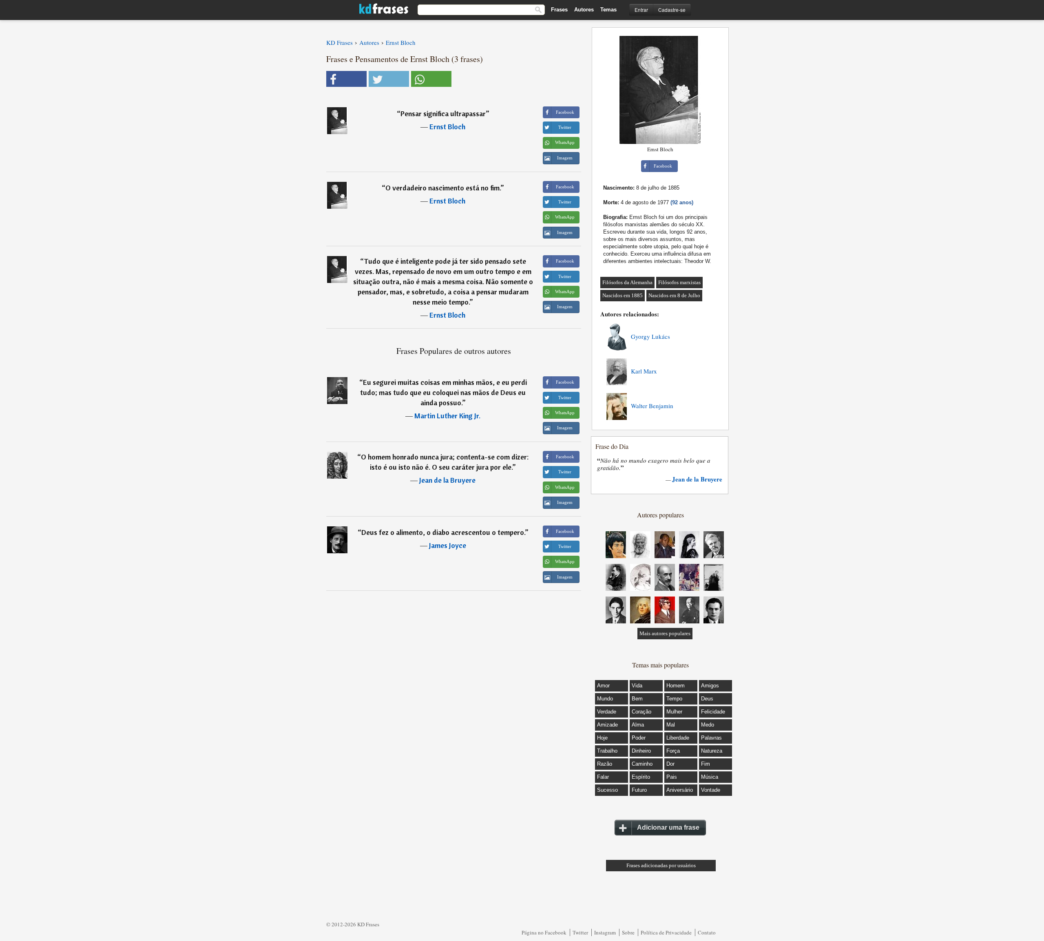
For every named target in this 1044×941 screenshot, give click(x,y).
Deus (707, 699)
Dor (670, 764)
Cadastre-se (672, 9)
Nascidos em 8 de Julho (674, 295)
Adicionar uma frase (668, 827)
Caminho (642, 764)
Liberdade (677, 738)
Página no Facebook (544, 932)
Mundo (605, 699)
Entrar (641, 9)
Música (709, 777)
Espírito (641, 777)
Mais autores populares (664, 633)
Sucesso (607, 790)
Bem (637, 699)
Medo (707, 725)
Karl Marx (644, 371)
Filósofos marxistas (679, 282)
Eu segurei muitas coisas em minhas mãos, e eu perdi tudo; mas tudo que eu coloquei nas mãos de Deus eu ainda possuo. (443, 392)
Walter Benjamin (652, 406)
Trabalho (607, 751)
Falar (603, 777)
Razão (604, 764)
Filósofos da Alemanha (627, 282)
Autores (584, 10)
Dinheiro (641, 751)
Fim (705, 764)
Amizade (607, 725)
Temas (608, 10)
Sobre (628, 932)
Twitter (580, 932)
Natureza (711, 751)
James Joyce (447, 545)
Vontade (710, 790)
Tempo (674, 699)
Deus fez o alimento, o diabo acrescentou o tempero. (443, 532)
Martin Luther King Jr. (447, 415)
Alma (638, 725)
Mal (670, 725)
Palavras (711, 738)
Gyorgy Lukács (650, 336)
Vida (637, 686)
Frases (559, 10)
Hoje (602, 738)
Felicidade (713, 712)
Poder (639, 738)
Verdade (606, 712)
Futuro (639, 790)
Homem (675, 686)
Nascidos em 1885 (622, 295)
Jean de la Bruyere (447, 480)
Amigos (710, 686)
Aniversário (679, 790)
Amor (603, 686)
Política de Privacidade (666, 932)
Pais (671, 777)
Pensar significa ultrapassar (443, 113)
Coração (641, 712)
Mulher (674, 712)
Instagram (605, 932)
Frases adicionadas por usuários (661, 865)
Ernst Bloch (447, 126)
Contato (707, 932)
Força (673, 751)
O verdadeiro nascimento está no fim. (442, 187)
